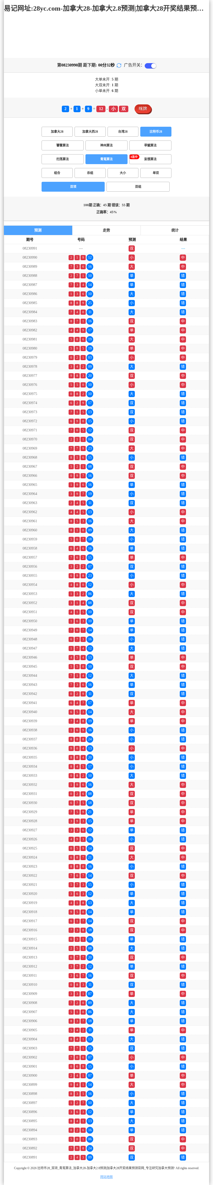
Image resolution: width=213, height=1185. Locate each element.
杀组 (90, 173)
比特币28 (156, 131)
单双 (156, 173)
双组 (138, 187)
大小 (123, 173)
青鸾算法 (106, 159)
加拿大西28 (90, 131)
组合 (57, 173)
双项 (73, 187)
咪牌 (143, 108)
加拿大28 (57, 131)
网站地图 (106, 1177)
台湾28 (123, 131)
